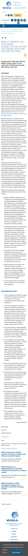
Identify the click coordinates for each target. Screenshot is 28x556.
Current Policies (8, 29)
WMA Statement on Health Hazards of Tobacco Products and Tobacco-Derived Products (13, 454)
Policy (2, 29)
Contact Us (14, 528)
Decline (5, 552)
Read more (24, 463)
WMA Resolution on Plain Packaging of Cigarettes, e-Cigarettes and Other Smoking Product (12, 486)
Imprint (14, 534)
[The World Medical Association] (14, 5)
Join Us (18, 15)
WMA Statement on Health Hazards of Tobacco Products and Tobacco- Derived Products (14, 113)
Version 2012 (5, 437)
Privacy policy (14, 539)
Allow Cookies (16, 552)
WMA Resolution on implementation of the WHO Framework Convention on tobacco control (14, 469)
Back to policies (6, 504)
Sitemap (14, 531)
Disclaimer (14, 536)
